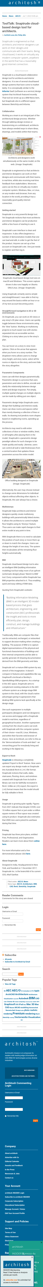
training (12, 1017)
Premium (19, 1013)
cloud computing (20, 1001)
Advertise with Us (12, 1157)
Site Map (8, 1228)
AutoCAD (15, 999)
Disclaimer (9, 1241)
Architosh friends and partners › (23, 1076)
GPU (38, 1001)
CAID (5, 1001)
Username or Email (9, 911)
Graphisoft (9, 1004)
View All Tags (10, 984)
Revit (16, 886)
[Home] (23, 4)
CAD (11, 886)
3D (5, 991)
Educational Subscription (15, 1205)
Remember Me (10, 925)
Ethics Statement (11, 1237)
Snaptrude (6, 760)
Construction (29, 1001)
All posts (8, 959)
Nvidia (22, 1010)
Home (4, 16)
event (34, 1001)
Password (6, 918)
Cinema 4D (11, 1001)
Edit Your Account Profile (15, 1213)
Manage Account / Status (15, 1209)
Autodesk (24, 998)
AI (22, 991)
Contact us (9, 1178)
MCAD (17, 1007)
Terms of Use (10, 1232)
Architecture (28, 884)
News (11, 16)
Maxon (12, 1007)
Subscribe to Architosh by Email (17, 962)
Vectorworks (21, 1017)
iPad (21, 1004)
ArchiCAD (10, 994)
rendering (30, 1013)
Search (21, 974)
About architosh (11, 1153)
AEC (8, 990)
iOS (17, 1004)
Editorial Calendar (12, 1161)
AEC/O (18, 16)
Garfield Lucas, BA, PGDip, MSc (15, 35)
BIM (35, 884)
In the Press (9, 1170)
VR (21, 1020)
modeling (25, 1007)
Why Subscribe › (29, 1070)
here (28, 854)
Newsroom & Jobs (12, 1174)
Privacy (8, 1245)
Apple (36, 991)
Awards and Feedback (14, 1165)
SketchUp (22, 886)
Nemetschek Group (13, 1010)
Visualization (34, 1017)
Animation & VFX (28, 991)
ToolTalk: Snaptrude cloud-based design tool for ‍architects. (21, 27)
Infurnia (5, 91)
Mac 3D (30, 1004)
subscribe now (11, 1280)
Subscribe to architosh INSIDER (17, 1197)
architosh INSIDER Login (14, 1193)
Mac (24, 1004)
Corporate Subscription (14, 1201)
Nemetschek (33, 1007)
